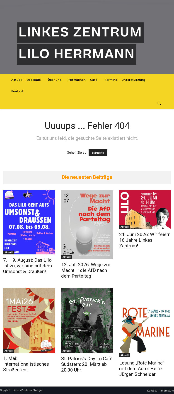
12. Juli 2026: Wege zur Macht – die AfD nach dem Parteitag (85, 270)
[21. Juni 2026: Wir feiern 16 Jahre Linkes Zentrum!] (145, 209)
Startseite (98, 152)
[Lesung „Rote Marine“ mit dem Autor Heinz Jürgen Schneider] (145, 322)
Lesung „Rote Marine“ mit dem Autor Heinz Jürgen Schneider (141, 368)
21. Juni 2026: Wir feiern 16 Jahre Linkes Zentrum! (145, 240)
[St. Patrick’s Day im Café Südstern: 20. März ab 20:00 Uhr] (87, 320)
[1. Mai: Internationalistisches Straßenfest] (29, 320)
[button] (159, 103)
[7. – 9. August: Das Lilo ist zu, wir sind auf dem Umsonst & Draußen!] (29, 222)
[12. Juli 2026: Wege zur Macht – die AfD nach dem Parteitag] (87, 224)
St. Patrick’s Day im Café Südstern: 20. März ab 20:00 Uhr (87, 364)
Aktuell (9, 252)
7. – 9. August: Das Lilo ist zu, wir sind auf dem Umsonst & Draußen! (27, 265)
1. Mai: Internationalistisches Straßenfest (26, 364)
